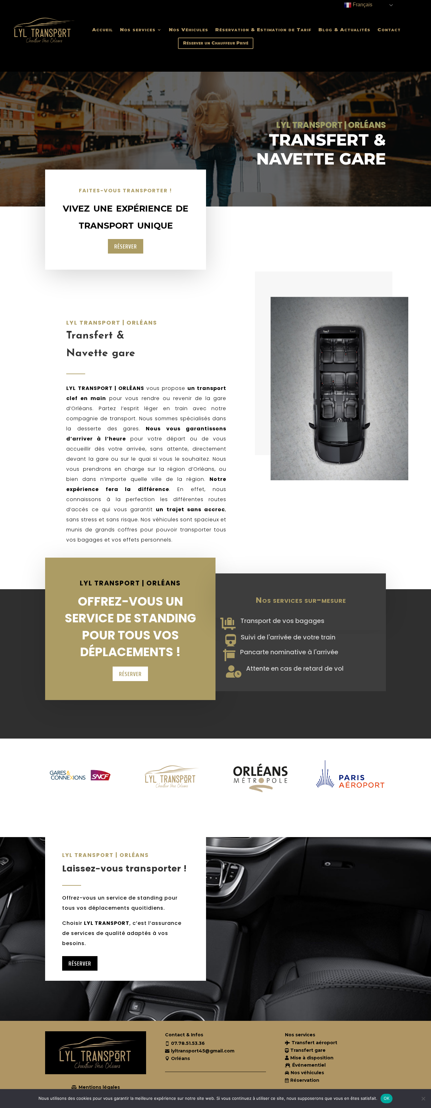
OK (387, 1098)
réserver (125, 246)
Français (361, 4)
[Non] (423, 1098)
